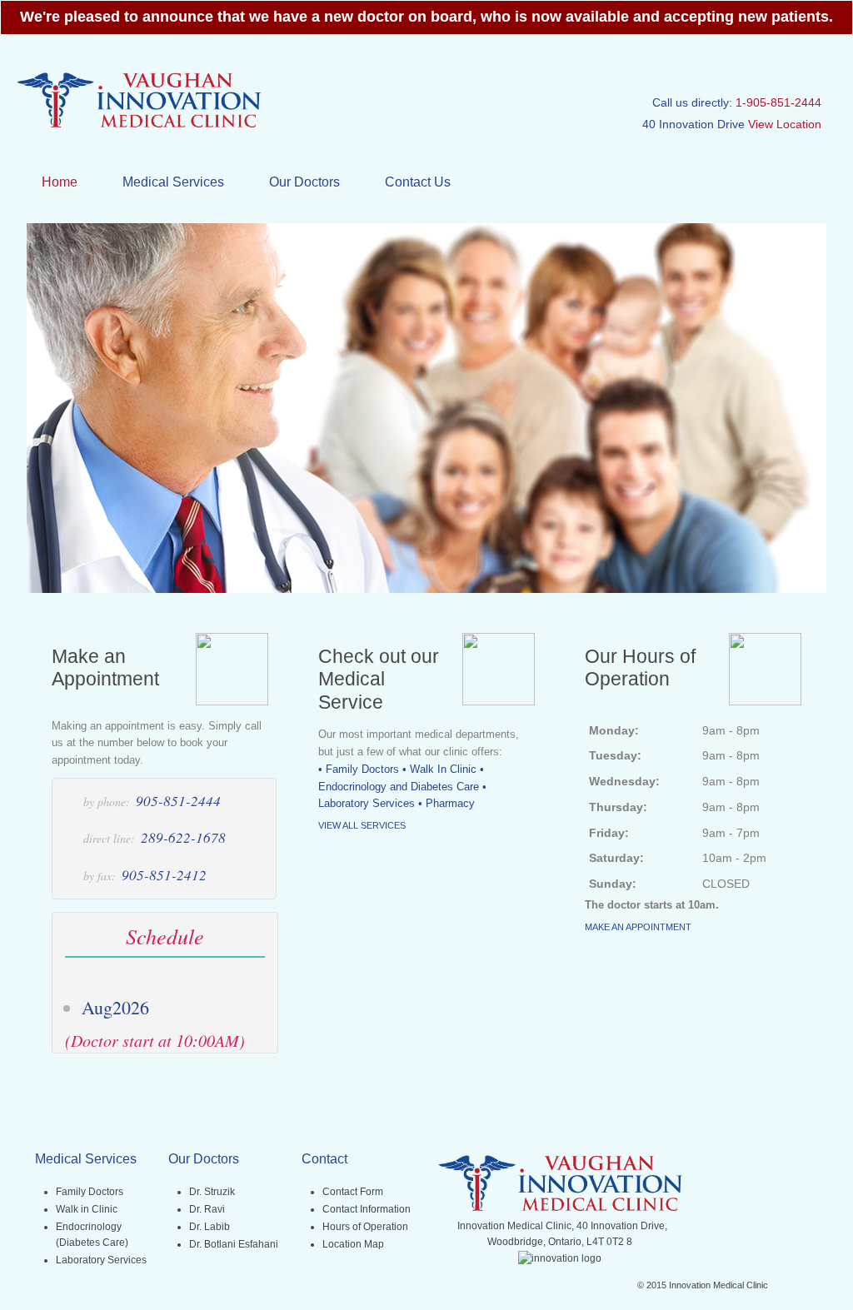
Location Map (353, 1244)
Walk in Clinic (86, 1209)
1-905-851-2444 (778, 102)
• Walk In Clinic (439, 769)
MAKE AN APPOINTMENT (638, 927)
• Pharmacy (446, 803)
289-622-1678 (183, 837)
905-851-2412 (164, 874)
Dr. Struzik (212, 1192)
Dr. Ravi (207, 1209)
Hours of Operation (365, 1227)
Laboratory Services (101, 1260)
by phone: (106, 801)
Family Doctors (89, 1192)
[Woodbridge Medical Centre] (138, 126)
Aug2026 (115, 1007)
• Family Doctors (358, 769)
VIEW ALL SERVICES (362, 825)
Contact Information (366, 1209)
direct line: (109, 838)
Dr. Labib (209, 1227)
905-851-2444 (178, 800)
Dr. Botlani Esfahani (233, 1244)
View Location (784, 124)
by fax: (99, 876)
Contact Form (352, 1192)
